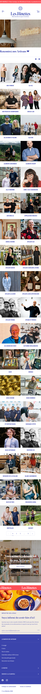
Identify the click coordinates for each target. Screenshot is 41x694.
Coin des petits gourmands (8, 658)
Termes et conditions (25, 686)
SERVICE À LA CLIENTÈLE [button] (8, 674)
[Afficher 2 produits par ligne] (39, 59)
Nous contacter (20, 566)
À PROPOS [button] (4, 668)
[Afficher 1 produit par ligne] (36, 59)
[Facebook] (3, 680)
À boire (3, 648)
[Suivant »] (32, 533)
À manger (4, 645)
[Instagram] (7, 680)
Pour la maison (5, 651)
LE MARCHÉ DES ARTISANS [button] (9, 639)
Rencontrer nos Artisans (8, 661)
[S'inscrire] (37, 630)
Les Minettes (6, 691)
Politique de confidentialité (9, 686)
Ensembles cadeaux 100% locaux (10, 655)
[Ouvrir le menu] (5, 11)
